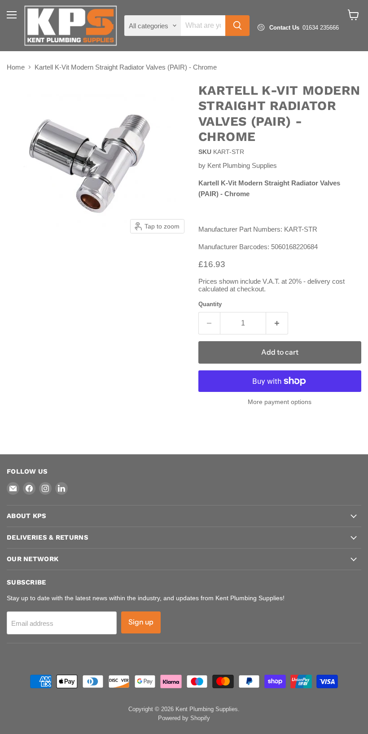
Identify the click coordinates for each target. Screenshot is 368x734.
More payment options (279, 401)
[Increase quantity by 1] (277, 323)
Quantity (210, 304)
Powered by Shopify (184, 718)
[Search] (237, 25)
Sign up (140, 622)
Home (16, 67)
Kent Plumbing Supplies (242, 165)
